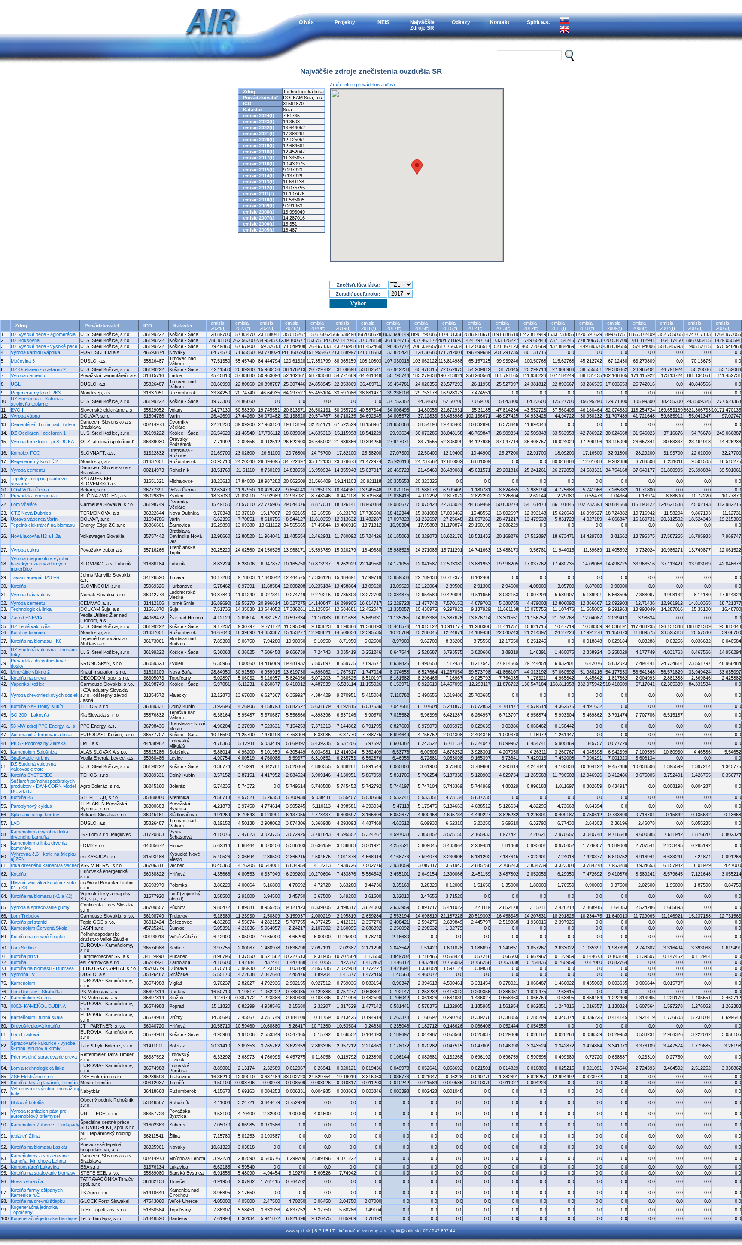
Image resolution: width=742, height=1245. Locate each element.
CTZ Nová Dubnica (31, 513)
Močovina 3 (23, 360)
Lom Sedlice (23, 947)
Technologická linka (31, 609)
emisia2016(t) (421, 325)
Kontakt (499, 22)
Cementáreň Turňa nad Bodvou (43, 424)
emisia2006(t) (695, 325)
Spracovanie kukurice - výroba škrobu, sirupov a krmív (43, 1046)
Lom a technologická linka (37, 1068)
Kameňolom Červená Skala (39, 928)
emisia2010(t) (586, 325)
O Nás (306, 22)
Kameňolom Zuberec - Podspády (45, 1124)
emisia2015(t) (449, 325)
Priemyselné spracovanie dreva (44, 1056)
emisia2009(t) (614, 325)
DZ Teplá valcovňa (30, 626)
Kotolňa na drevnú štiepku (38, 936)
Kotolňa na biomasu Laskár (39, 1147)
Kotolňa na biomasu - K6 (36, 641)
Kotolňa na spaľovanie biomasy (43, 1172)
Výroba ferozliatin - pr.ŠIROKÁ (42, 441)
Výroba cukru (25, 549)
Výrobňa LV (23, 974)
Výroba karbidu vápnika (35, 352)
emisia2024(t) (218, 325)
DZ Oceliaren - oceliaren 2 (38, 369)
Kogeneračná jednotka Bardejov (44, 1218)
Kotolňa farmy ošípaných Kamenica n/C (37, 1192)
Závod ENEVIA (26, 617)
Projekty (345, 22)
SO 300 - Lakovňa (30, 714)
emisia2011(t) (558, 325)
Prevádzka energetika (34, 495)
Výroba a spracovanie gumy (40, 907)
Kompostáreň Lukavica (35, 1166)
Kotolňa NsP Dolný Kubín (37, 706)
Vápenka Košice (28, 684)
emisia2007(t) (667, 325)
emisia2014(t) (475, 325)
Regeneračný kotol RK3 (36, 392)
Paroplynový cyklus (31, 806)
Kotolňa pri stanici (29, 922)
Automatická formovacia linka (41, 734)
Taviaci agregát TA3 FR (35, 577)
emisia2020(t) (317, 325)
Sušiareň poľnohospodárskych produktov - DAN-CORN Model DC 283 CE (43, 786)
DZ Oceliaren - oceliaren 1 (38, 433)
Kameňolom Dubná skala (37, 1017)
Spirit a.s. (538, 22)
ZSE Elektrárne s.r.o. (32, 1076)
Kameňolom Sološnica (34, 751)
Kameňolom (23, 983)
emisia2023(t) (242, 325)
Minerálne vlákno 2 (30, 671)
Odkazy (461, 22)
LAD (15, 823)
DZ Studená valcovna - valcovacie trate (35, 766)
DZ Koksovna (25, 340)
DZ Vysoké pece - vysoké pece (44, 346)
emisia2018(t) (368, 325)
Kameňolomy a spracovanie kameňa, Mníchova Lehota (40, 1158)
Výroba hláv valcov (31, 594)
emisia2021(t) (292, 325)
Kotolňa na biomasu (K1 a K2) (42, 896)
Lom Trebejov (25, 915)
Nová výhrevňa (27, 1181)
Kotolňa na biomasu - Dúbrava (42, 968)
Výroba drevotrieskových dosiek (45, 695)
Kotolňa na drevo (28, 677)
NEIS (383, 22)
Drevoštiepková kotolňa (35, 1025)
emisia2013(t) (503, 325)
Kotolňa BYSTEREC (31, 775)
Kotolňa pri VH (25, 956)
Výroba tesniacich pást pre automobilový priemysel (39, 1113)
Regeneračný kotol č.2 (34, 461)
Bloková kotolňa (27, 1102)
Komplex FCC (25, 452)
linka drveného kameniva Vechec (45, 865)
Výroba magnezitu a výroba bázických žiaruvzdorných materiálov (39, 563)
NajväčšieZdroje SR (422, 25)
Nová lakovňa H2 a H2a (36, 536)
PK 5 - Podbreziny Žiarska (38, 743)
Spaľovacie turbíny (30, 757)
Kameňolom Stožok (31, 997)
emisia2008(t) (640, 325)
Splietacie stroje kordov (35, 814)
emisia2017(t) (393, 325)
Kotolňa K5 (22, 797)
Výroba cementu (28, 375)
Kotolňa (18, 586)
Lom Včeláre (24, 504)
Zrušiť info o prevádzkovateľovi (362, 84)
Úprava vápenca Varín (34, 519)
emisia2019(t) (343, 325)
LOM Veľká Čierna (30, 489)
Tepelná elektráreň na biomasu (43, 525)
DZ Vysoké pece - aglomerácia (43, 334)
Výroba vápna (25, 415)
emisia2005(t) (723, 325)
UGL (16, 384)
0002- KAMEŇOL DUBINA (38, 1006)
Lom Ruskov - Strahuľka (36, 991)
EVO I (17, 409)
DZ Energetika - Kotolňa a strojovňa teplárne (37, 401)
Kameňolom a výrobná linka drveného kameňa (39, 834)
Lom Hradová (25, 1034)
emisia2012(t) (530, 325)
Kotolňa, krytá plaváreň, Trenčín (44, 1082)
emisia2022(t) (267, 325)
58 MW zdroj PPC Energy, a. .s (43, 726)
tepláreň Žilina (25, 1135)
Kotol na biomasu (28, 632)
